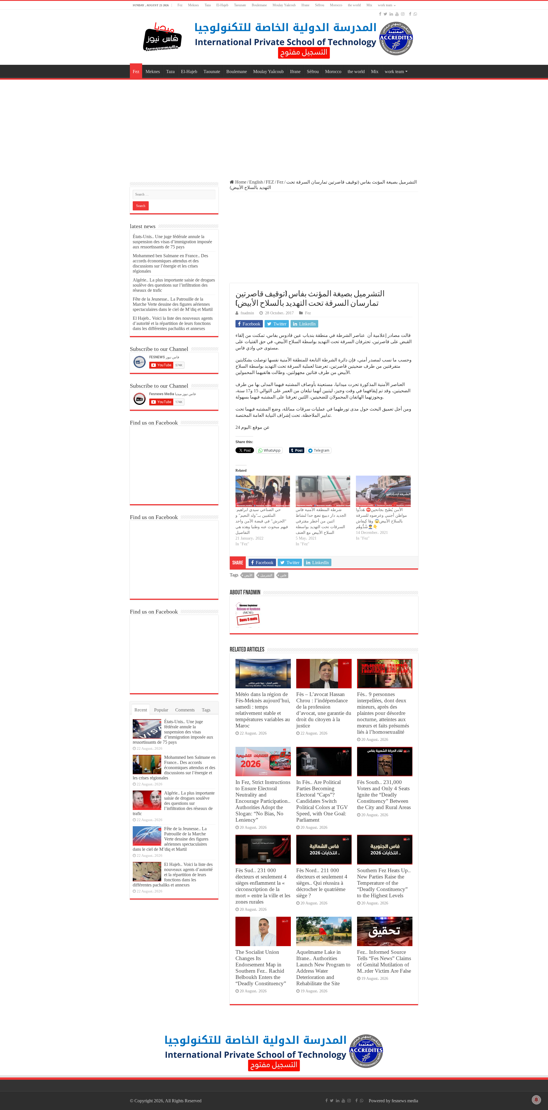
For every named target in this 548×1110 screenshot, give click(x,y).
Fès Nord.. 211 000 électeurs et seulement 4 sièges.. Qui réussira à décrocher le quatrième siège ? (321, 882)
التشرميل (266, 575)
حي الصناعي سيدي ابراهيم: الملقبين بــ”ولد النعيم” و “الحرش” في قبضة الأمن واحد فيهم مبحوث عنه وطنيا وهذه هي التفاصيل (261, 521)
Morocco (336, 5)
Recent (140, 709)
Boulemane (259, 5)
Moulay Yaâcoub (284, 5)
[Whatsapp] (415, 14)
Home (240, 182)
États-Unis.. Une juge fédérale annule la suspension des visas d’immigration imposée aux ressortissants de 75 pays (172, 241)
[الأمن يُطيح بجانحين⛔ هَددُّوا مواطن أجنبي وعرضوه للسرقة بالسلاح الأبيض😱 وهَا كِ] (383, 491)
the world (354, 5)
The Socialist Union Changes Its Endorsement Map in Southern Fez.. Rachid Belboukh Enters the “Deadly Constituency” (260, 967)
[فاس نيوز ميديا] (162, 35)
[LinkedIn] (391, 14)
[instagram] (402, 14)
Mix (369, 5)
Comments (185, 709)
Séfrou (319, 5)
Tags (206, 709)
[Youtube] (397, 14)
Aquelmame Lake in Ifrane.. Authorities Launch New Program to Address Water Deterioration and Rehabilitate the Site (323, 967)
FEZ (270, 182)
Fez (180, 5)
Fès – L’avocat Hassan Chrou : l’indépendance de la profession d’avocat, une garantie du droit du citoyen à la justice (323, 710)
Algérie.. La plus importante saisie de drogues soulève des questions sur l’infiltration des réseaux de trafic (174, 285)
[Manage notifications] (536, 1099)
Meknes (193, 5)
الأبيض (248, 575)
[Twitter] (385, 14)
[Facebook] (380, 14)
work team (385, 5)
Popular (161, 709)
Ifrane (305, 5)
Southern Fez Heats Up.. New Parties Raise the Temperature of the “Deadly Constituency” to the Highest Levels (384, 882)
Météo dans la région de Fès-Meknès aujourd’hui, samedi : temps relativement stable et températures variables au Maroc (262, 710)
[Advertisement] (274, 127)
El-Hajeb (222, 5)
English (256, 182)
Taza (208, 5)
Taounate (240, 5)
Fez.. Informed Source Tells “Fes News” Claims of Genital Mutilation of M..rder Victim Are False (384, 961)
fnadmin (247, 313)
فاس (283, 575)
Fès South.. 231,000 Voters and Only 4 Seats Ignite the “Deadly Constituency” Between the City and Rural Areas (384, 794)
